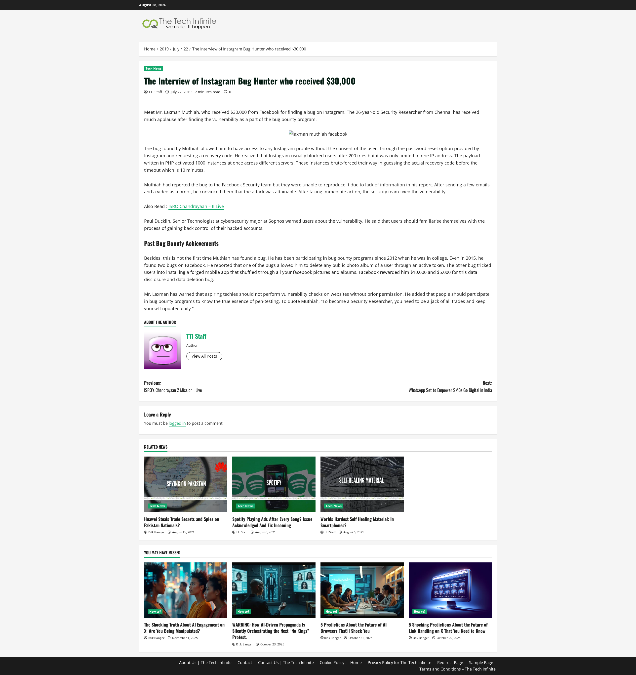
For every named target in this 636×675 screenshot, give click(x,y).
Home (356, 662)
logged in (177, 423)
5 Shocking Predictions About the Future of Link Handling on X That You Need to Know (448, 627)
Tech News (153, 68)
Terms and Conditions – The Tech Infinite (457, 669)
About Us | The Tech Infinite (205, 662)
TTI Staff (155, 91)
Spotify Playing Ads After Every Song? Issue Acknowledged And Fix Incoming (272, 522)
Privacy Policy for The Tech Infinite (399, 662)
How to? (155, 611)
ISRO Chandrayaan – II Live (196, 206)
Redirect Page (450, 662)
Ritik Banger (156, 532)
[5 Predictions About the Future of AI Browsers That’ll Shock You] (362, 590)
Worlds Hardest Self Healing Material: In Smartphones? (357, 522)
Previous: (173, 386)
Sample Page (481, 662)
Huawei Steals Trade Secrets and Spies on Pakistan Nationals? (181, 522)
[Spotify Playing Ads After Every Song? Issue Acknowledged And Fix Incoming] (274, 484)
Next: (450, 386)
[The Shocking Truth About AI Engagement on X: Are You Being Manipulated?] (185, 590)
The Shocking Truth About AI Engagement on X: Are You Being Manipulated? (184, 627)
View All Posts (204, 356)
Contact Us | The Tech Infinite (286, 662)
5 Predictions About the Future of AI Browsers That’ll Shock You (353, 627)
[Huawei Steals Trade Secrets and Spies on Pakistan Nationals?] (185, 484)
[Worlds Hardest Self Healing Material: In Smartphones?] (362, 484)
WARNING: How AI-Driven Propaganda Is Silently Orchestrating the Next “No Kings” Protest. (270, 630)
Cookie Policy (332, 662)
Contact (245, 662)
